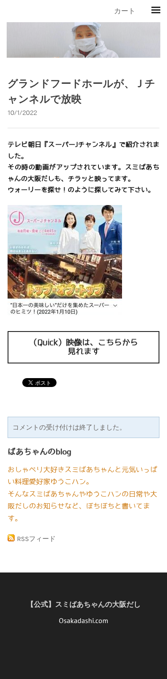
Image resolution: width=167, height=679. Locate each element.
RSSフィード (36, 539)
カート (125, 11)
